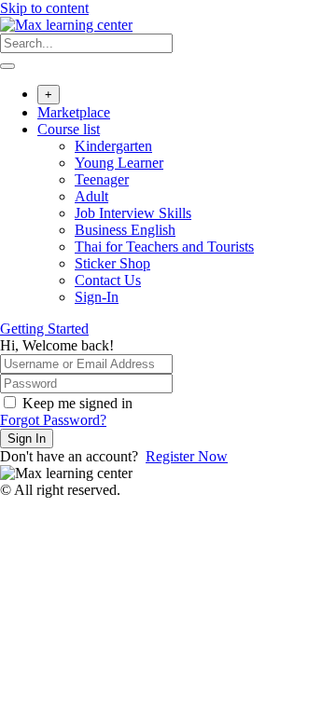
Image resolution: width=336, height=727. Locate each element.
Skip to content (44, 8)
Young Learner (119, 163)
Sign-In (97, 297)
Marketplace (73, 112)
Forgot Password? (53, 420)
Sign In (26, 439)
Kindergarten (113, 146)
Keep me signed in (77, 403)
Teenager (102, 179)
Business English (125, 230)
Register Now (187, 456)
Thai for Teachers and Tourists (164, 246)
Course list (68, 129)
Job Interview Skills (133, 213)
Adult (91, 196)
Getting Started (44, 328)
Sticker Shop (112, 263)
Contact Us (108, 280)
